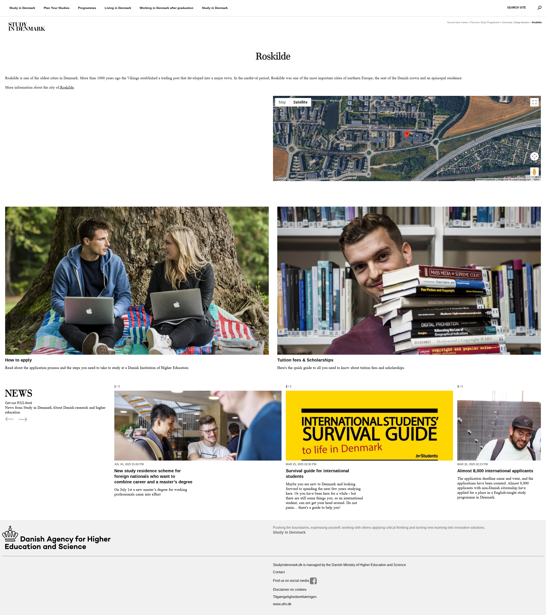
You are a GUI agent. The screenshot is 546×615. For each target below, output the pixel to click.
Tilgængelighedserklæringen (295, 597)
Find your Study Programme (484, 22)
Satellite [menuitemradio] (300, 102)
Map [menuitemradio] (282, 102)
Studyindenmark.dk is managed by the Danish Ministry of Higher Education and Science (339, 565)
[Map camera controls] (534, 156)
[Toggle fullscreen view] (534, 102)
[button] (407, 134)
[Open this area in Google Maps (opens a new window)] (281, 178)
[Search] (539, 7)
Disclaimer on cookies (289, 589)
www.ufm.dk (282, 604)
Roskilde (66, 87)
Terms (536, 179)
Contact (279, 572)
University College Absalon (515, 22)
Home (464, 22)
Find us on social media (291, 580)
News (18, 393)
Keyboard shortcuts (485, 179)
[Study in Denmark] (27, 26)
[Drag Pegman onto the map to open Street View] (534, 171)
